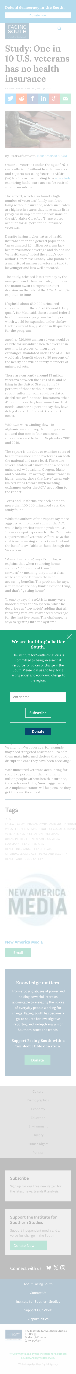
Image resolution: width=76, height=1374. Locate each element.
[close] (69, 637)
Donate (38, 731)
